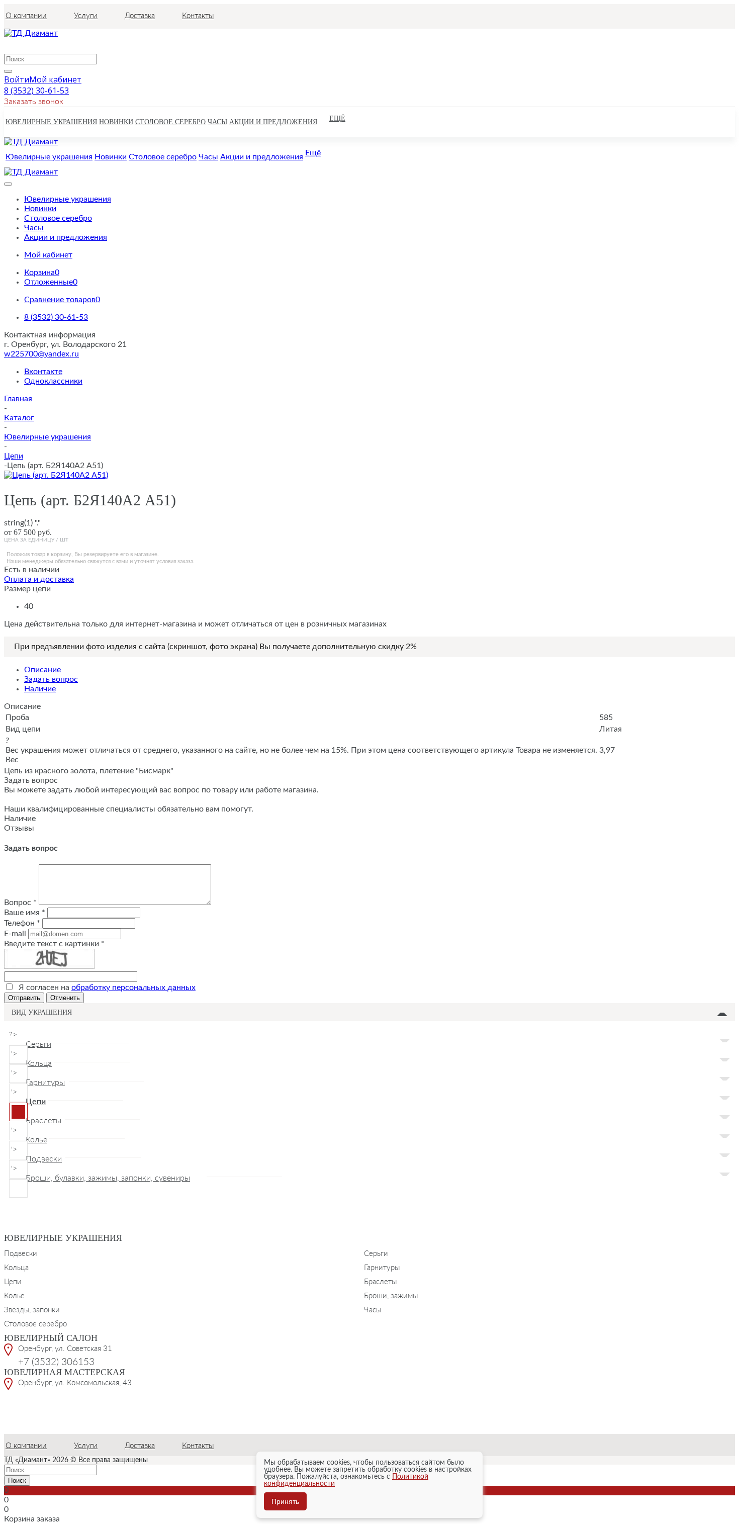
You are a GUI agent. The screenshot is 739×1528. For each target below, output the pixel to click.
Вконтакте (43, 372)
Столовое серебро (35, 1323)
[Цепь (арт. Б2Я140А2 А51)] (56, 475)
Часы (372, 1309)
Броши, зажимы (391, 1295)
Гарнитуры (382, 1267)
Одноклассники (53, 381)
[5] (47, 514)
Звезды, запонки (32, 1309)
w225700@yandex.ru (41, 354)
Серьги (376, 1252)
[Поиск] (8, 71)
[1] (9, 514)
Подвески (20, 1252)
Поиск (17, 1480)
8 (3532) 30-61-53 (36, 90)
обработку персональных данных (133, 987)
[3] (28, 514)
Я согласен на (107, 987)
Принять (285, 1501)
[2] (18, 514)
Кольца (16, 1267)
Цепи (13, 1281)
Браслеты (380, 1281)
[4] (37, 514)
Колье (14, 1295)
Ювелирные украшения (63, 1238)
